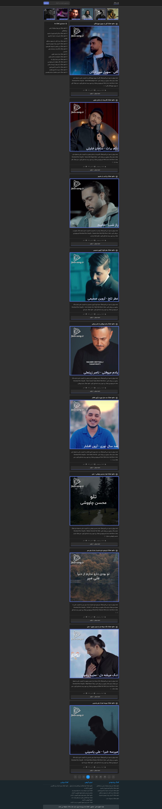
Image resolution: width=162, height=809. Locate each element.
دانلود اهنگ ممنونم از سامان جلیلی (57, 57)
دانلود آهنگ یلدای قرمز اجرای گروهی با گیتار (81, 795)
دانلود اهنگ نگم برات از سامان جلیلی (104, 100)
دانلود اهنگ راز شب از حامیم (106, 176)
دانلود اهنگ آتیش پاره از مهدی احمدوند (56, 44)
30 (104, 777)
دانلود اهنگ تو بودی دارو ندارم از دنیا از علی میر (101, 550)
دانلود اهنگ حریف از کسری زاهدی (57, 70)
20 (100, 777)
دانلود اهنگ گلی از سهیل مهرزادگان (104, 24)
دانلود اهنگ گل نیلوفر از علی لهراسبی (57, 62)
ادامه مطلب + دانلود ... (94, 93)
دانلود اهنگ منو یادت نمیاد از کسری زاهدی (108, 790)
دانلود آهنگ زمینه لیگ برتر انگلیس (59, 786)
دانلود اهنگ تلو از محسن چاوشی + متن (103, 474)
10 (96, 777)
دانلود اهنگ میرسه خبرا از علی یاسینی (104, 703)
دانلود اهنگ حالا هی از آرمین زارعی (57, 67)
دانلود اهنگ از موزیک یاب (112, 798)
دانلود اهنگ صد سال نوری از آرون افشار (103, 398)
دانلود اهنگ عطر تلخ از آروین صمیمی (104, 250)
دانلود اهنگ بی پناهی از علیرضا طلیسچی (56, 46)
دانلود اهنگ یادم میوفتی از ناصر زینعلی (103, 324)
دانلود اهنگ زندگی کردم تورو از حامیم (57, 33)
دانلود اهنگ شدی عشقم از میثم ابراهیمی (55, 72)
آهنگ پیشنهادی (100, 90)
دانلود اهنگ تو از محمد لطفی (59, 54)
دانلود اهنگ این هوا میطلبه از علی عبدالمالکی (108, 786)
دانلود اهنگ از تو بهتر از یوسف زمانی (57, 64)
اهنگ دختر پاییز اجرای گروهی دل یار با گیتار (81, 802)
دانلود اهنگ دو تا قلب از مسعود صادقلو (56, 41)
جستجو (46, 3)
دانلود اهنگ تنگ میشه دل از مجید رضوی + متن (101, 627)
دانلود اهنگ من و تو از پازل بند (58, 59)
